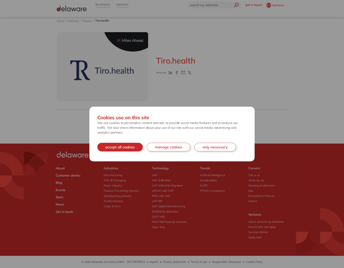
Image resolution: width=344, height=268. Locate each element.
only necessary (215, 147)
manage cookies (168, 147)
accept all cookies (120, 147)
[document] (172, 134)
